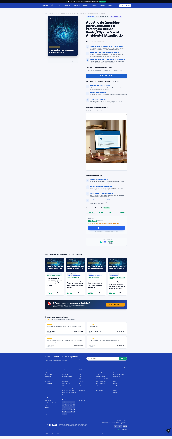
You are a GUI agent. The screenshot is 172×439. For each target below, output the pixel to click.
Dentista (114, 381)
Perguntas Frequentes (49, 372)
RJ (71, 409)
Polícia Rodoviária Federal (50, 412)
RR (65, 411)
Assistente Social (116, 376)
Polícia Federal (48, 409)
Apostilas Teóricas (66, 369)
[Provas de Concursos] (45, 5)
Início (60, 5)
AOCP (80, 378)
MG (62, 406)
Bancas (102, 5)
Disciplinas (85, 5)
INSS (46, 405)
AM (68, 402)
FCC (80, 374)
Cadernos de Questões (54, 13)
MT (68, 406)
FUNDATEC (81, 385)
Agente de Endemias (117, 369)
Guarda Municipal (116, 385)
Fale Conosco (82, 400)
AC (62, 402)
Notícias (110, 5)
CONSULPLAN (82, 390)
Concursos (67, 5)
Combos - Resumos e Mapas (68, 388)
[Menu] (52, 5)
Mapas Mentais (65, 374)
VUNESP (80, 376)
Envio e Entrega (48, 376)
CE (62, 404)
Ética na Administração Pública (102, 378)
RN (74, 409)
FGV (79, 372)
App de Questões (65, 378)
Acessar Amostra (107, 76)
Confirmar (122, 358)
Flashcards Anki (65, 381)
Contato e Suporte (49, 374)
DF (65, 404)
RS (68, 411)
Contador (115, 378)
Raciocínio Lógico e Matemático (102, 372)
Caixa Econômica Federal (50, 402)
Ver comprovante (79, 331)
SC (71, 411)
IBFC (80, 383)
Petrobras (47, 407)
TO (65, 414)
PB (74, 406)
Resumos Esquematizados (67, 372)
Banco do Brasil (48, 400)
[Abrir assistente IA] (168, 431)
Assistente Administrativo (118, 374)
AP (71, 402)
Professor (115, 390)
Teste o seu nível (126, 5)
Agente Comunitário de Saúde (119, 372)
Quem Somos (48, 369)
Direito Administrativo (100, 383)
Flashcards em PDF (66, 383)
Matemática (98, 374)
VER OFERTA (102, 1)
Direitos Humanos (99, 388)
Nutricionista (115, 388)
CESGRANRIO (82, 388)
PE (62, 409)
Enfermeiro (115, 383)
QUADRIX (81, 381)
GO (71, 404)
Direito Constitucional (100, 385)
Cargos (94, 5)
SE (74, 411)
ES (68, 404)
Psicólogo (115, 392)
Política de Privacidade (49, 383)
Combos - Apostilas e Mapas (68, 390)
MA (74, 404)
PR (68, 409)
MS (65, 406)
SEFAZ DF (47, 414)
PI (65, 409)
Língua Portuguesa (100, 369)
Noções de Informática (100, 376)
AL (65, 402)
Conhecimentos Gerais (101, 381)
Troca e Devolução (49, 378)
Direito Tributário (99, 390)
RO (62, 411)
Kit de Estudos (65, 385)
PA (71, 406)
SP (62, 414)
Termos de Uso (48, 381)
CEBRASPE (81, 369)
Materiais (76, 5)
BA (74, 402)
